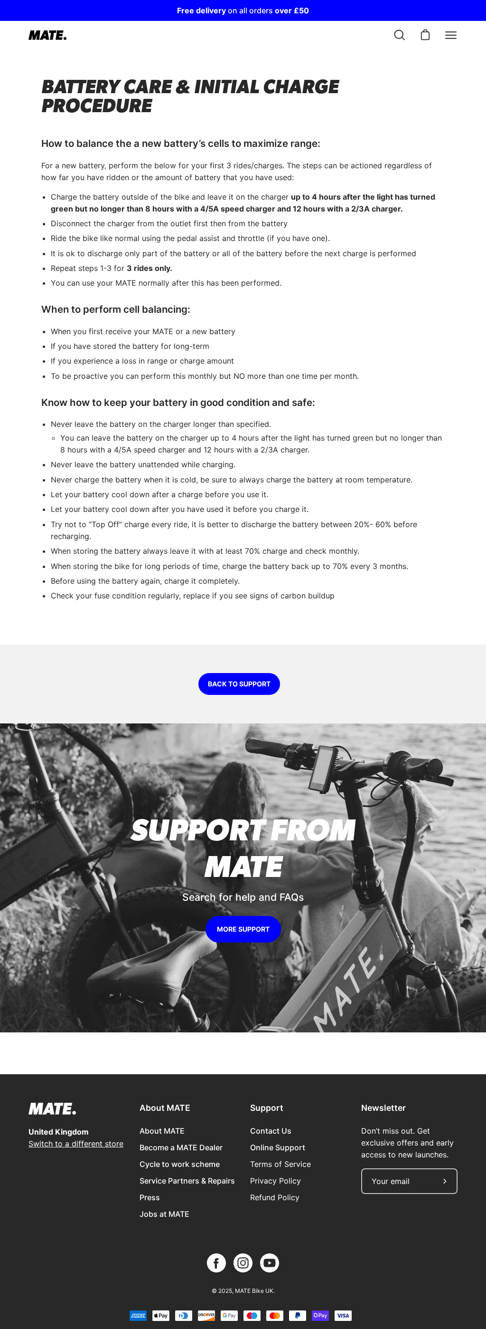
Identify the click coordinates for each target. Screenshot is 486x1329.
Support (266, 1108)
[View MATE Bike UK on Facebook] (216, 1262)
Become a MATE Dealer (181, 1147)
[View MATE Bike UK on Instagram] (243, 1262)
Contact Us (270, 1131)
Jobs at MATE (164, 1214)
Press (150, 1197)
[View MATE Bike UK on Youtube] (269, 1262)
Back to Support (239, 684)
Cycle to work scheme (180, 1164)
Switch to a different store (75, 1143)
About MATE (165, 1108)
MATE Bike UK (254, 1290)
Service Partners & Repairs (187, 1180)
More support (243, 929)
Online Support (277, 1147)
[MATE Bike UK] (47, 35)
